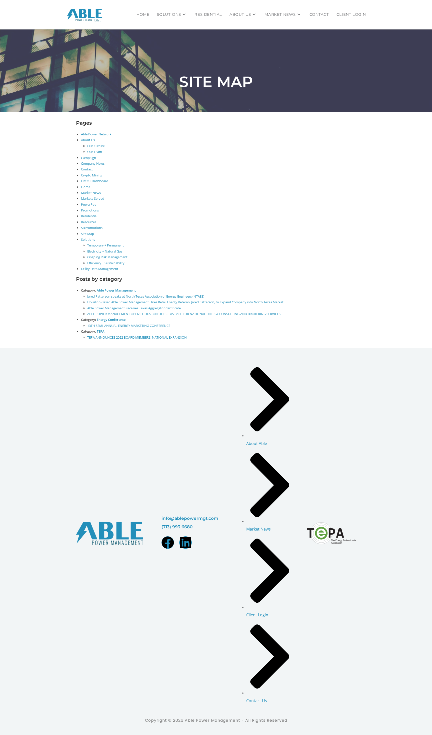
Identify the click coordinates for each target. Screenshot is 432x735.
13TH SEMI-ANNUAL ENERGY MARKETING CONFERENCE (128, 325)
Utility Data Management (99, 269)
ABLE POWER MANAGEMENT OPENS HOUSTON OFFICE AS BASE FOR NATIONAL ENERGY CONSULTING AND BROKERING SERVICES (183, 314)
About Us (88, 140)
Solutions (88, 239)
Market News (91, 192)
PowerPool (89, 204)
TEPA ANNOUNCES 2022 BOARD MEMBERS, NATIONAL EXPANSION (137, 337)
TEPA (100, 331)
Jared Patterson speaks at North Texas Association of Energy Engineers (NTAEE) (145, 296)
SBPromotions (91, 227)
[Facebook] (168, 542)
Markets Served (92, 198)
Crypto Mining (91, 175)
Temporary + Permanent (105, 245)
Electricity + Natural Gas (104, 251)
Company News (92, 163)
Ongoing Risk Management (107, 257)
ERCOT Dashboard (94, 181)
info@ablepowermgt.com (190, 518)
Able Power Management (116, 290)
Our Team (94, 151)
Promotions (90, 210)
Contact (87, 169)
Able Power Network (96, 134)
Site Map (87, 233)
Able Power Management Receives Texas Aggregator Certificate (134, 308)
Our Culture (96, 146)
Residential (89, 216)
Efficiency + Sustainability (105, 263)
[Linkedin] (185, 542)
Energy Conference (111, 319)
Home (85, 187)
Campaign (88, 157)
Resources (88, 222)
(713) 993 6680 (177, 526)
